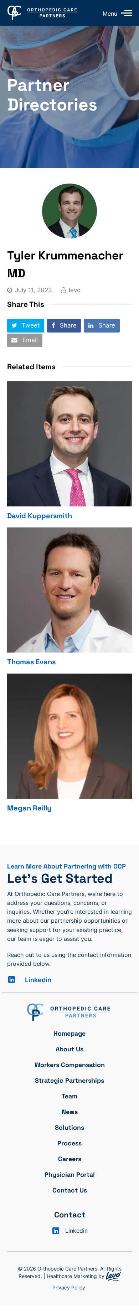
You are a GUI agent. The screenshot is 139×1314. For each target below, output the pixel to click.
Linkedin (38, 980)
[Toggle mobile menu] (125, 12)
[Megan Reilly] (69, 736)
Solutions (69, 1127)
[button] (25, 326)
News (70, 1112)
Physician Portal (70, 1174)
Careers (69, 1159)
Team (69, 1096)
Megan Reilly (29, 808)
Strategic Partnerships (69, 1080)
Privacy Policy (68, 1287)
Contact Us (69, 1190)
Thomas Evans (31, 661)
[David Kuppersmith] (69, 443)
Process (69, 1143)
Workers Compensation (70, 1065)
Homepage (69, 1033)
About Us (69, 1049)
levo (75, 290)
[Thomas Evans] (69, 590)
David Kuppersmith (39, 515)
